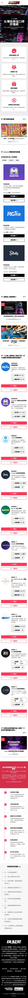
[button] (2, 3)
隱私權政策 (18, 971)
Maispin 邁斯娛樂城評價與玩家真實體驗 (14, 751)
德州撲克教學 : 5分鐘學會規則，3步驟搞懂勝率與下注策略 (14, 341)
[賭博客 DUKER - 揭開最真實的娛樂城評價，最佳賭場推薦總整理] (14, 2)
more (24, 119)
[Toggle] (2, 872)
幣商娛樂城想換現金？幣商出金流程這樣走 (14, 316)
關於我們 (23, 969)
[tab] (4, 160)
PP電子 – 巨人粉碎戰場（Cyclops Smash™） (14, 138)
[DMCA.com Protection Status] (18, 989)
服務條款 (10, 971)
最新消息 (5, 969)
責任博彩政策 (14, 969)
